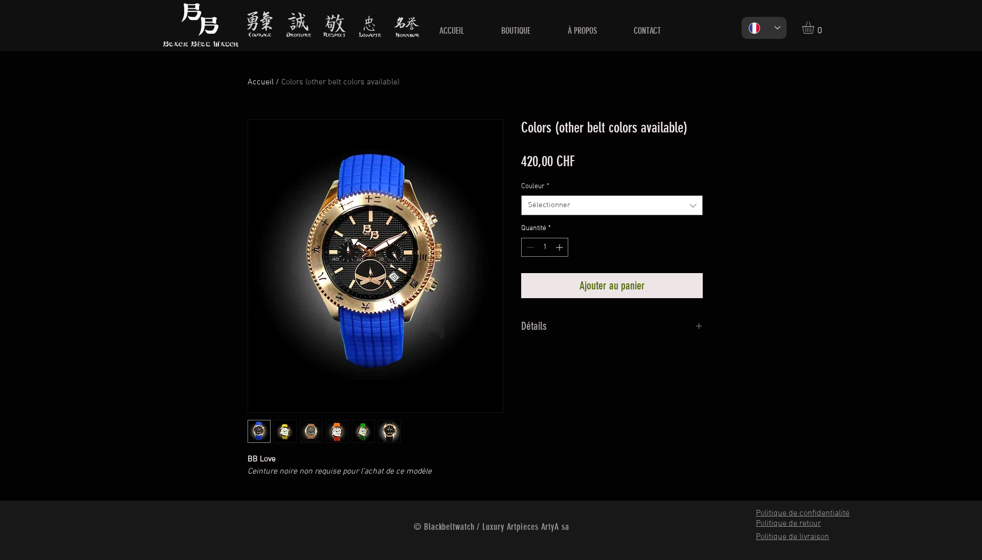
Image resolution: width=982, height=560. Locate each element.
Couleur (535, 186)
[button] (815, 27)
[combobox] (612, 205)
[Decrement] (529, 247)
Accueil (261, 82)
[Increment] (560, 247)
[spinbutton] (544, 247)
